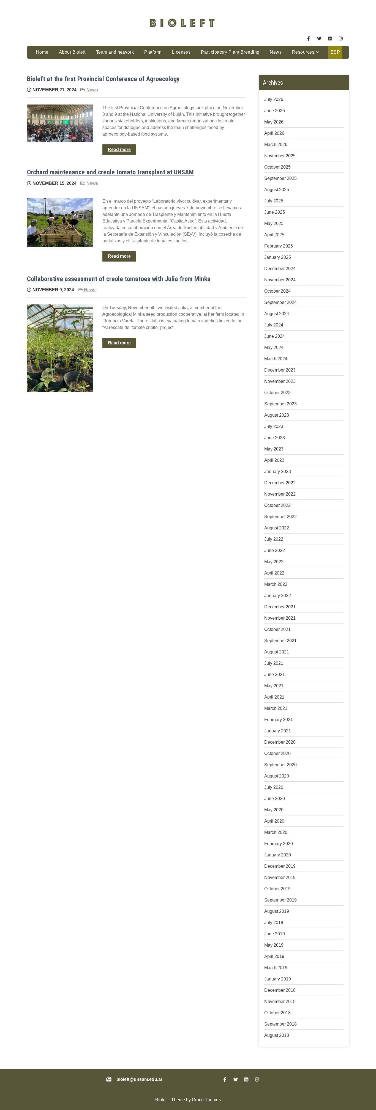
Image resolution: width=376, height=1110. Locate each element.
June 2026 (274, 110)
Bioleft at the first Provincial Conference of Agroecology (103, 79)
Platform (153, 52)
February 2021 (278, 719)
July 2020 (273, 787)
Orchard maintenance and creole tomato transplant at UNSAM (110, 172)
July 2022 (273, 539)
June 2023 (274, 437)
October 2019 (277, 888)
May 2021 (274, 685)
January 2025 (277, 257)
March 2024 (275, 358)
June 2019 (274, 934)
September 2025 (280, 178)
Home (42, 52)
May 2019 (274, 945)
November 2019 (280, 877)
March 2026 (275, 144)
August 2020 (276, 776)
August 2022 (276, 528)
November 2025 (280, 155)
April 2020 (274, 821)
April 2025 (274, 234)
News (276, 52)
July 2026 (273, 99)
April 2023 (274, 460)
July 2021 (273, 663)
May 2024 (274, 347)
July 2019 (273, 922)
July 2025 (273, 201)
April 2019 (274, 956)
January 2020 (277, 855)
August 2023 (276, 415)
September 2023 (280, 404)
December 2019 (280, 866)
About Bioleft (72, 52)
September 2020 (280, 764)
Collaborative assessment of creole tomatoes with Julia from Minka (119, 279)
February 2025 (278, 246)
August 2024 (276, 313)
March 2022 (275, 584)
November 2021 (280, 618)
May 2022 (274, 561)
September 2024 (280, 302)
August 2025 (276, 189)
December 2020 (280, 742)
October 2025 (277, 167)
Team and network (115, 52)
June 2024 (274, 336)
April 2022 (274, 573)
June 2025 (274, 212)
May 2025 (274, 223)
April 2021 (274, 697)
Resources (303, 52)
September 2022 (280, 516)
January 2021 (277, 731)
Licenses (181, 52)
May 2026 (274, 122)
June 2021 (274, 674)
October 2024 (277, 291)
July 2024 (273, 325)
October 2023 (277, 392)
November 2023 (280, 381)
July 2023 (273, 426)
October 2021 (277, 629)
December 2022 (280, 482)
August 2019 (276, 911)
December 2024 (280, 268)
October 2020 (277, 753)
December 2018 (280, 990)
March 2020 (275, 832)
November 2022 (280, 494)
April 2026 (274, 133)
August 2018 (276, 1035)
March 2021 (275, 708)
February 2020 (278, 843)
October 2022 (277, 505)
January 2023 (277, 471)
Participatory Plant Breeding (230, 52)
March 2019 (275, 967)
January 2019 (277, 979)
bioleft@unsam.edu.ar (139, 1079)
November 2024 (280, 280)
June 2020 (274, 798)
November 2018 (280, 1001)
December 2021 (280, 607)
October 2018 (277, 1012)
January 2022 (277, 595)
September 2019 (280, 900)
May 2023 (274, 449)
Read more (119, 149)
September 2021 (280, 640)
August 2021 (276, 652)
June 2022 (274, 550)
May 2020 (274, 809)
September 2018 (280, 1024)
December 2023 (280, 370)
